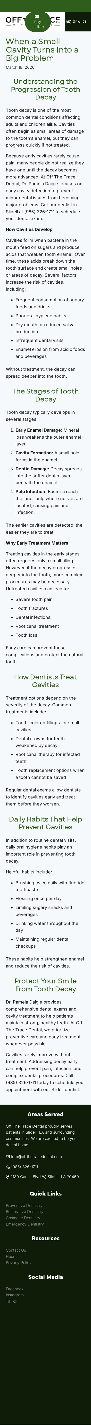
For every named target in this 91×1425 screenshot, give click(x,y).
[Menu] (13, 22)
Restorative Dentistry (24, 1211)
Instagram (15, 1295)
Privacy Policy (19, 1262)
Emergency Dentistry (25, 1224)
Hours (11, 1256)
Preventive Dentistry (24, 1205)
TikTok (11, 1301)
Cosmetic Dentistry (23, 1217)
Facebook (14, 1288)
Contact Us (16, 1250)
